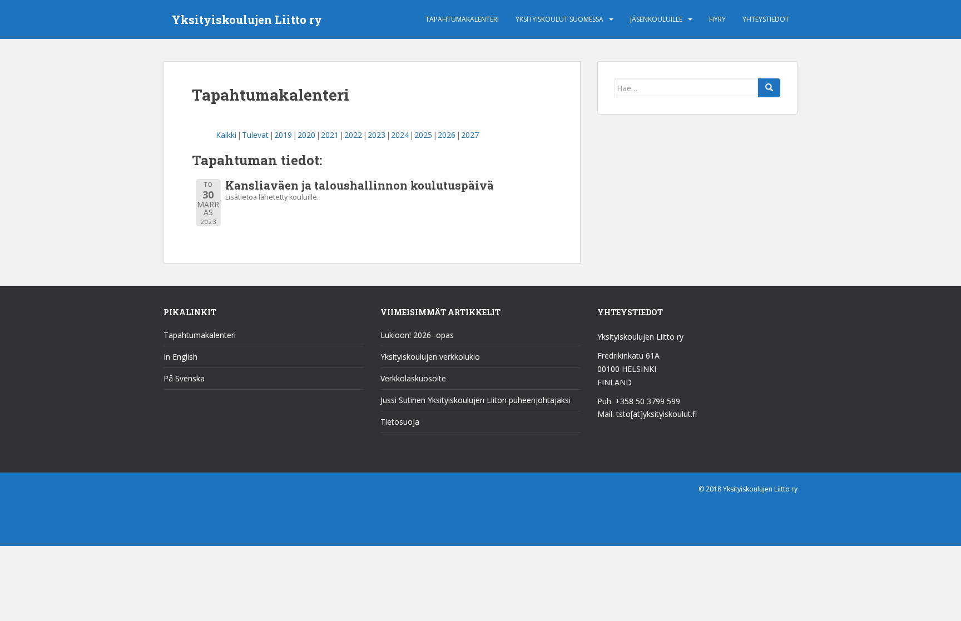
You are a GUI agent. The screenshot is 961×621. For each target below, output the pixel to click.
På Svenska (184, 378)
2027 (470, 135)
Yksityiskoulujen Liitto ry (247, 19)
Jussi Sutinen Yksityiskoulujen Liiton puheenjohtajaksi (475, 400)
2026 (446, 135)
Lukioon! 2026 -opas (417, 335)
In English (180, 356)
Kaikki (226, 135)
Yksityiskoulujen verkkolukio (430, 356)
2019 (283, 135)
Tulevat (255, 135)
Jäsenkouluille (656, 19)
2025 (423, 135)
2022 (353, 135)
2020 (306, 135)
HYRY (717, 19)
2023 (376, 135)
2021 (330, 135)
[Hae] (769, 87)
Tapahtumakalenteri (462, 19)
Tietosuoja (399, 421)
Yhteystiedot (765, 19)
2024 (400, 135)
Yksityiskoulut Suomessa (559, 19)
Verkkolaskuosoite (413, 378)
